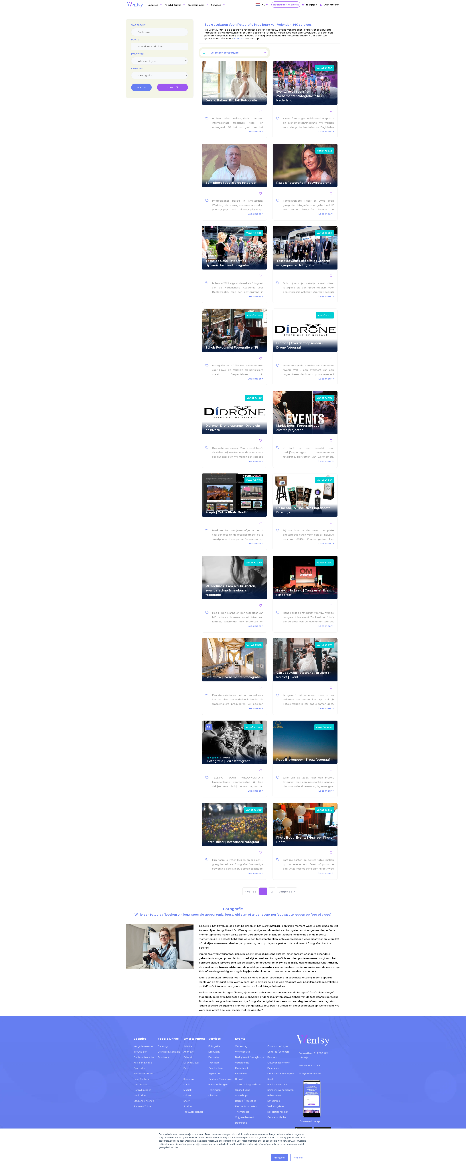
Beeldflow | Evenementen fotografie (233, 677)
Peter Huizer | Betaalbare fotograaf (232, 842)
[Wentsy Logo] (313, 1040)
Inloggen (311, 4)
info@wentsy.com (310, 1073)
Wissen (141, 87)
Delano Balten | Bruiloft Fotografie (231, 100)
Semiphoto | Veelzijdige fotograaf (231, 182)
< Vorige (250, 891)
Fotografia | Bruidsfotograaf (228, 761)
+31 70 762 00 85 (309, 1065)
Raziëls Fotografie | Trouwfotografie (303, 182)
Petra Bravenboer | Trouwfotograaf (303, 759)
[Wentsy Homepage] (135, 4)
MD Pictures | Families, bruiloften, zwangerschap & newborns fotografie (231, 590)
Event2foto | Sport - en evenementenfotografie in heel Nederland (300, 96)
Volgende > (287, 891)
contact (239, 38)
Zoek (170, 87)
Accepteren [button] (279, 1157)
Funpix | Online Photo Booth (226, 512)
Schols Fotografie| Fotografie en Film (233, 347)
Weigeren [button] (298, 1157)
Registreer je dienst (286, 4)
